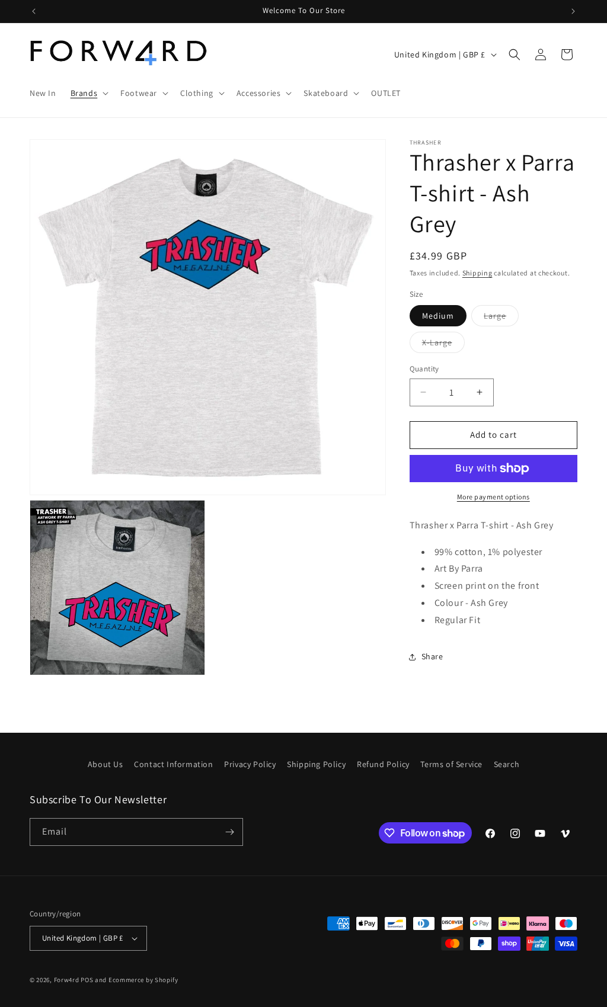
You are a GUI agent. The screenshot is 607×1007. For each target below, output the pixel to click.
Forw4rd (66, 980)
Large (501, 318)
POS (87, 980)
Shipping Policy (316, 764)
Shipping (477, 272)
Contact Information (173, 764)
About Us (105, 764)
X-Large (443, 344)
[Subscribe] (229, 832)
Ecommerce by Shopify (143, 980)
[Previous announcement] (34, 11)
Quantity (424, 369)
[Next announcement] (573, 11)
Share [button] (432, 656)
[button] (88, 93)
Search (507, 764)
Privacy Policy (250, 764)
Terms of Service (451, 764)
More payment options (493, 496)
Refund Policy (383, 764)
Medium (438, 315)
